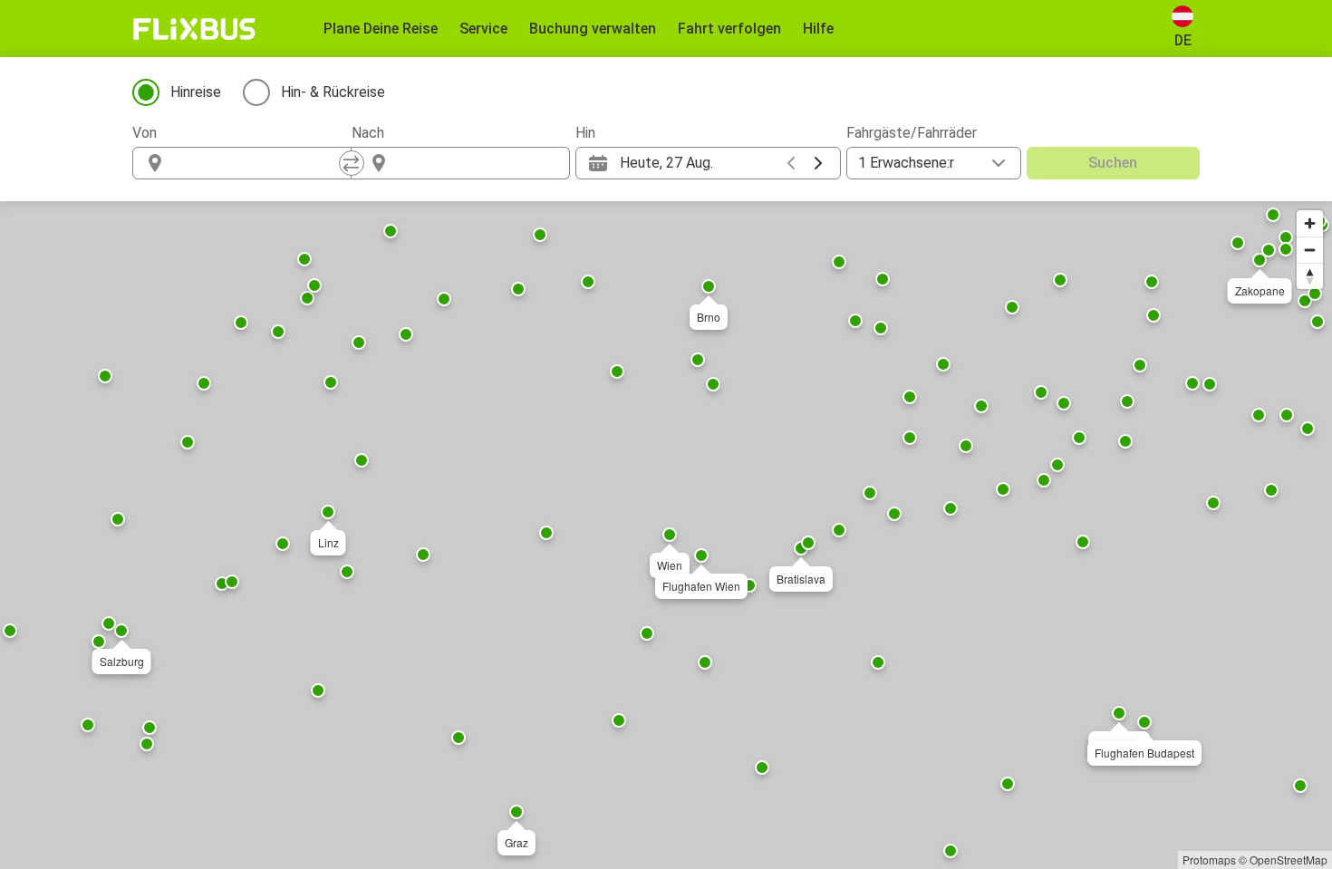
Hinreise (195, 92)
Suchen (1112, 162)
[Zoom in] (1310, 223)
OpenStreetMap (1288, 859)
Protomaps (1209, 859)
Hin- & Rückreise (333, 92)
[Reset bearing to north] (1310, 276)
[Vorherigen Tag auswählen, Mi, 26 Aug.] (791, 163)
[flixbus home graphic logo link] (194, 29)
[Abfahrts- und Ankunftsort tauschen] (351, 163)
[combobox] (258, 163)
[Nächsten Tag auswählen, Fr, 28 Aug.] (818, 163)
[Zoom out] (1310, 250)
